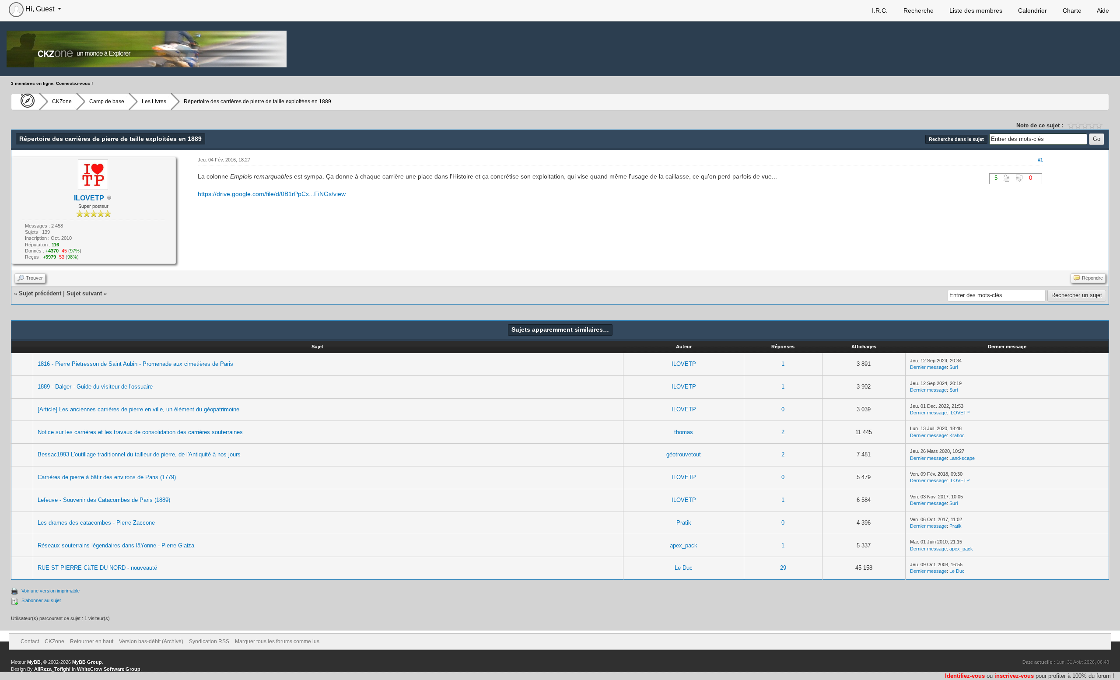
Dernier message (928, 367)
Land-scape (962, 458)
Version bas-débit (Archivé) (151, 641)
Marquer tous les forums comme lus (277, 641)
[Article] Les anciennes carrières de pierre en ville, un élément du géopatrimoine (138, 409)
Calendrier (1031, 10)
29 (783, 567)
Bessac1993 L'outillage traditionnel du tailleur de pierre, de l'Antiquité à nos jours (139, 454)
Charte (1071, 10)
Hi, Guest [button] (40, 9)
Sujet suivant (84, 293)
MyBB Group (87, 662)
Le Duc (684, 567)
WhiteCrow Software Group (108, 669)
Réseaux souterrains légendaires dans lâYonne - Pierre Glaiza (116, 545)
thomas (683, 432)
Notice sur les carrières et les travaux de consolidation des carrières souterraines (140, 432)
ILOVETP (684, 364)
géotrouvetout (683, 454)
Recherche (918, 10)
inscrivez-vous (1014, 676)
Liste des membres (975, 10)
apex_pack (683, 545)
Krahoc (957, 435)
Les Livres (154, 101)
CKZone (62, 101)
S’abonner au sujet (41, 600)
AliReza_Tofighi (52, 669)
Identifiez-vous (965, 676)
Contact (30, 641)
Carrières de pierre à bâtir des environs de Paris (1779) (107, 477)
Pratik (683, 522)
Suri (953, 367)
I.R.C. (879, 10)
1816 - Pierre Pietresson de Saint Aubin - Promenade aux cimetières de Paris (135, 364)
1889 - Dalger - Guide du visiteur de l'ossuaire (95, 386)
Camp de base (106, 101)
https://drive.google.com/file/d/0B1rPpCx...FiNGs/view (272, 193)
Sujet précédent (40, 293)
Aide (1102, 10)
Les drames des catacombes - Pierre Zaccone (96, 522)
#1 (1040, 159)
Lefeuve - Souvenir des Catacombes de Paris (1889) (104, 500)
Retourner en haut (91, 641)
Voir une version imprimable (50, 590)
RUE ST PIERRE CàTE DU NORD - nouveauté (97, 567)
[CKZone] (25, 101)
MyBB (34, 662)
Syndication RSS (209, 641)
